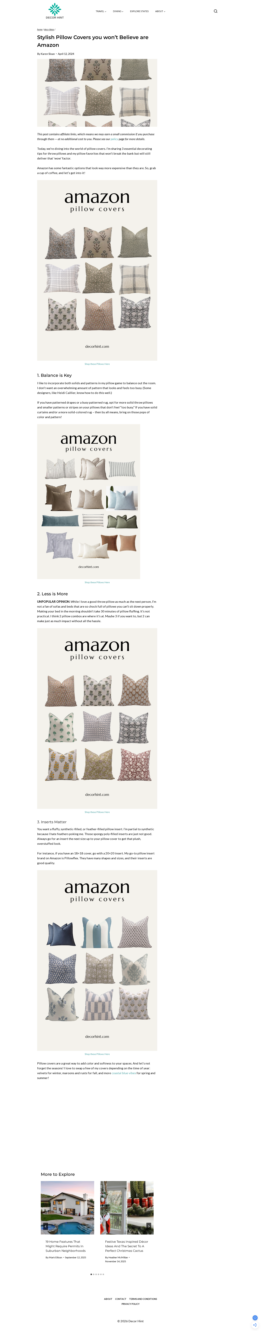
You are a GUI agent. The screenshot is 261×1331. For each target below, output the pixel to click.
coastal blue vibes (124, 1073)
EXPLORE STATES (139, 11)
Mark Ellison (55, 1257)
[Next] (148, 1226)
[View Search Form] (215, 11)
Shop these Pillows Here (97, 363)
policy (114, 139)
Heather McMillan (118, 1257)
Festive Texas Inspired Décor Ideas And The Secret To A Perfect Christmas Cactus (126, 1246)
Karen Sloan (48, 53)
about (108, 1299)
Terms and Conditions (143, 1299)
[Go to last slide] (45, 1226)
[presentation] (67, 1208)
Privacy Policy (131, 1304)
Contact (120, 1299)
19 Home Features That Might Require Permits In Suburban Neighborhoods (66, 1246)
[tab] (91, 1274)
